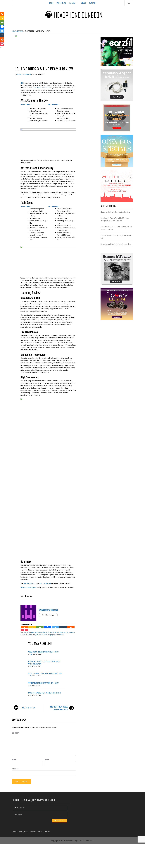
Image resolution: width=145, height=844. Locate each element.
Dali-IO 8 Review (28, 707)
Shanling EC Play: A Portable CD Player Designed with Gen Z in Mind (115, 219)
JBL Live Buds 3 (28, 583)
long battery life (33, 635)
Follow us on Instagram (28, 587)
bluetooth (63, 632)
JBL (21, 83)
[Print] (24, 627)
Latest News (61, 3)
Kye (31, 666)
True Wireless (59, 635)
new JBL (41, 635)
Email (47, 759)
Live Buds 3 (37, 88)
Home (51, 3)
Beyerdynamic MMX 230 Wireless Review (43, 683)
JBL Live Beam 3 (45, 583)
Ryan (31, 654)
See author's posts (48, 615)
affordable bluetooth (41, 632)
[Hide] (1, 48)
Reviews (72, 3)
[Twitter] (55, 627)
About (83, 3)
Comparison (20, 63)
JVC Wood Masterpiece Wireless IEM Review (44, 692)
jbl (67, 632)
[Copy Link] (32, 627)
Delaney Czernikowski (24, 74)
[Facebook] (47, 627)
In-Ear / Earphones (33, 63)
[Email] (40, 627)
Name (14, 759)
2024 (25, 632)
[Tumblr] (63, 627)
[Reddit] (71, 627)
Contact (92, 3)
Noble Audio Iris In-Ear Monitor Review (43, 651)
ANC (58, 632)
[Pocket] (24, 630)
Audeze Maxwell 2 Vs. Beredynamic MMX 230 (45, 673)
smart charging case (50, 635)
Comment (16, 733)
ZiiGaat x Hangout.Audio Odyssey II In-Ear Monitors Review (44, 662)
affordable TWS (51, 632)
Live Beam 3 (48, 88)
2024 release (30, 632)
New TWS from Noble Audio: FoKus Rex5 (59, 708)
